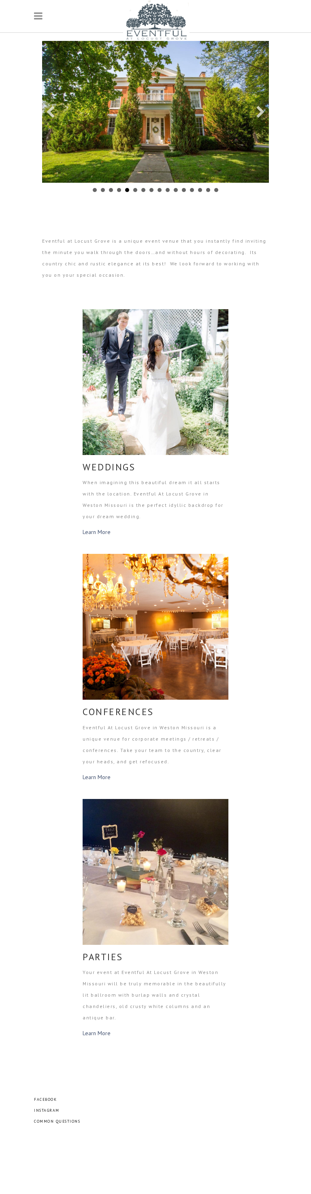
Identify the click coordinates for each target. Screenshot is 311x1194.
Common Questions (57, 1121)
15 (208, 190)
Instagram (47, 1110)
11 (176, 190)
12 (184, 190)
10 (168, 190)
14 (200, 190)
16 (216, 190)
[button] (50, 111)
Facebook (45, 1099)
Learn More (97, 532)
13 (192, 190)
